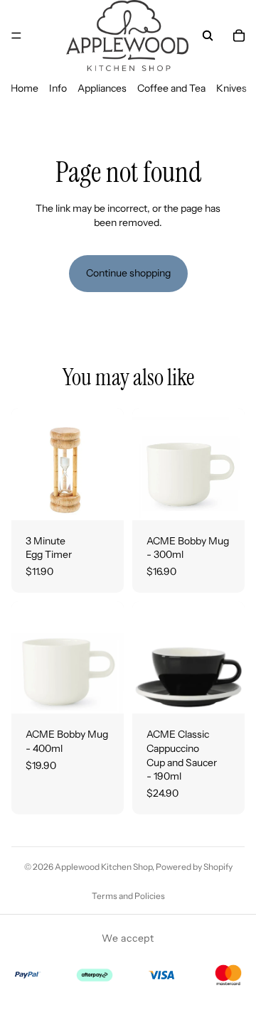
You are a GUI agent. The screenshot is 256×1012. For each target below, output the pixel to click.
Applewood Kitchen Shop (103, 866)
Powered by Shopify (194, 866)
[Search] (207, 35)
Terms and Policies (128, 895)
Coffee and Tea (171, 88)
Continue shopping (128, 273)
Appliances (102, 88)
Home (24, 88)
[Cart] (239, 35)
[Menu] (16, 35)
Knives (231, 88)
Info (58, 88)
